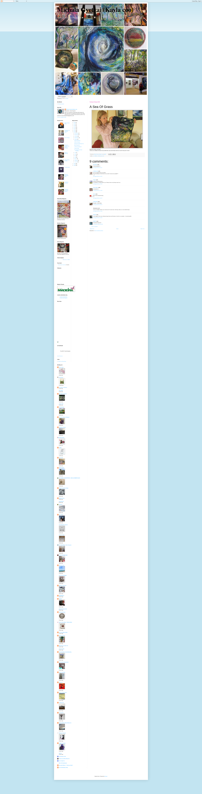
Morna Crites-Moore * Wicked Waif (65, 622)
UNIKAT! (94, 221)
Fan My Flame (61, 407)
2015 (75, 124)
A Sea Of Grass (77, 142)
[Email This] (109, 154)
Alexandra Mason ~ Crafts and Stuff (65, 765)
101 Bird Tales (61, 565)
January (76, 161)
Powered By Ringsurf (63, 297)
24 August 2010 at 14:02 (97, 176)
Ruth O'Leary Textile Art (63, 645)
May (75, 155)
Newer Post (92, 228)
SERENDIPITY (61, 595)
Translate (66, 98)
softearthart (95, 201)
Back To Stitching (66, 153)
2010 (75, 131)
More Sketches (77, 145)
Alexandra (95, 164)
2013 (75, 127)
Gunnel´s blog (61, 534)
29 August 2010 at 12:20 (97, 217)
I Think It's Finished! (66, 182)
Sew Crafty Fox (62, 760)
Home (117, 228)
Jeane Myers (95, 187)
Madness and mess (62, 585)
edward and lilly (62, 635)
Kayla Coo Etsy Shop (62, 361)
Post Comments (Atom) (99, 230)
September (76, 137)
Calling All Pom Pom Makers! (66, 190)
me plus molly (61, 648)
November (76, 134)
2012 (75, 128)
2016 (75, 122)
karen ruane (61, 367)
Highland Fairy (61, 498)
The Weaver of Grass (63, 387)
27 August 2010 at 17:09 (97, 211)
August (75, 139)
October (76, 136)
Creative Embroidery (63, 296)
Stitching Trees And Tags (66, 175)
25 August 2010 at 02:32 (97, 204)
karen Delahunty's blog (63, 767)
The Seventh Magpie (63, 575)
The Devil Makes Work (63, 632)
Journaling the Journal (63, 524)
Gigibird (60, 598)
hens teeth (61, 457)
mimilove (60, 504)
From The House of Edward (64, 417)
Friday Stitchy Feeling (67, 160)
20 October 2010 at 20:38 (98, 224)
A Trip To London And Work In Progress (67, 146)
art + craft (61, 514)
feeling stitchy (61, 437)
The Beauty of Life (62, 756)
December (76, 133)
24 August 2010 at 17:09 (97, 190)
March (75, 158)
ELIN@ (60, 447)
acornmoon (61, 377)
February (76, 160)
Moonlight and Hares (63, 393)
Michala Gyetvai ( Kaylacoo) (62, 264)
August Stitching (77, 140)
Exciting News (67, 167)
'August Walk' (76, 148)
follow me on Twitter (66, 259)
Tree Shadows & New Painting (78, 150)
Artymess (61, 682)
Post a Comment (95, 226)
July (75, 152)
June (75, 154)
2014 (75, 125)
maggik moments (62, 743)
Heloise (60, 753)
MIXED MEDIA (61, 467)
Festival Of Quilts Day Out (79, 143)
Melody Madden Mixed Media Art (65, 722)
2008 (75, 165)
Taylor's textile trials (63, 692)
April (75, 157)
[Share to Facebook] (113, 154)
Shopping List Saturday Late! (67, 131)
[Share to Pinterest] (115, 154)
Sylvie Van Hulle (62, 672)
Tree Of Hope (67, 137)
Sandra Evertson (62, 612)
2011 (75, 130)
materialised (61, 501)
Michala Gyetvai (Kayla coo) (95, 9)
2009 (75, 163)
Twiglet (94, 179)
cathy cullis (61, 403)
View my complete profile (61, 117)
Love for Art (61, 712)
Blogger (106, 776)
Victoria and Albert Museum (64, 758)
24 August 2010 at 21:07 (97, 198)
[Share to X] (112, 154)
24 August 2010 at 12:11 (97, 167)
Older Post (142, 228)
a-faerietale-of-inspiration (63, 662)
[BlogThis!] (110, 154)
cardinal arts (95, 171)
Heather (94, 214)
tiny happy (61, 390)
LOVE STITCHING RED (63, 555)
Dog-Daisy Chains (62, 427)
